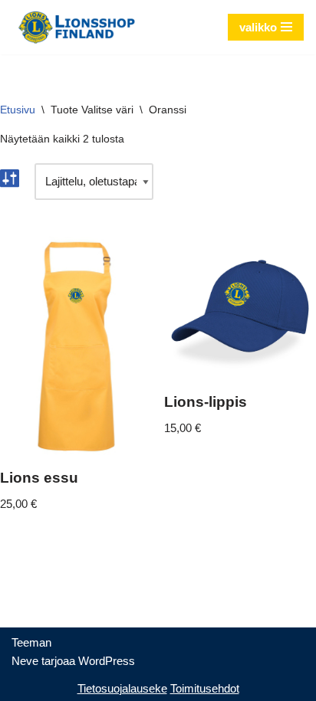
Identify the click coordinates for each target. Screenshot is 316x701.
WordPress (106, 660)
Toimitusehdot (204, 688)
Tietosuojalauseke (122, 688)
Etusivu (17, 109)
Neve (25, 660)
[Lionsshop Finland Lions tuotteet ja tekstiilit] (77, 27)
